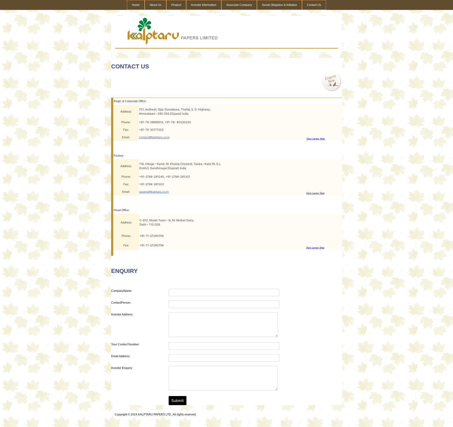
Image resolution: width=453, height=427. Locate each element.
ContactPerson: (121, 302)
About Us (155, 5)
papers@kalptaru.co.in (154, 191)
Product (176, 5)
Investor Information (203, 5)
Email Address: (120, 356)
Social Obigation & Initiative (279, 5)
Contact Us (314, 5)
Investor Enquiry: (122, 368)
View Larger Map (315, 138)
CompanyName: (121, 291)
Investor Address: (122, 314)
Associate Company (239, 5)
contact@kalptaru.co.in (154, 137)
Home (136, 5)
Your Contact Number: (125, 344)
